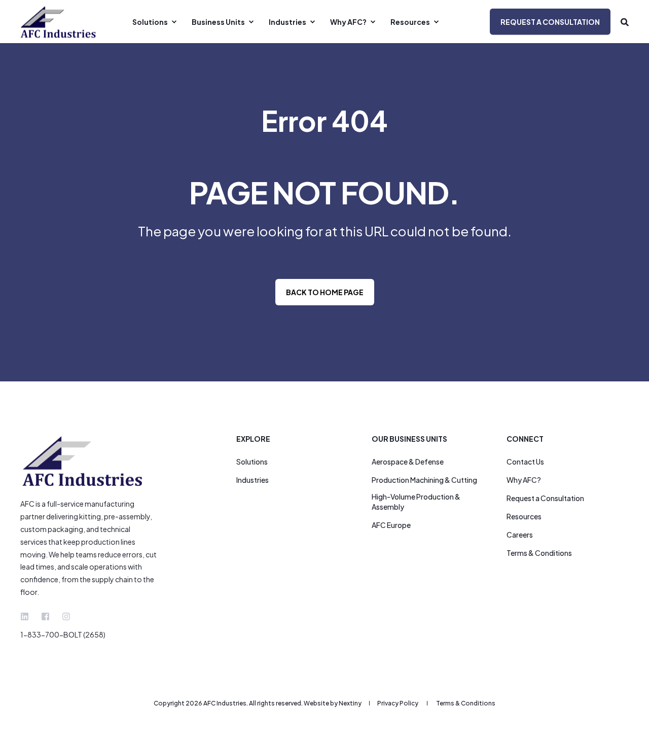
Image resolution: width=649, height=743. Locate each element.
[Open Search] (625, 21)
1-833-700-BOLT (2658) (62, 634)
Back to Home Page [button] (325, 292)
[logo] (83, 461)
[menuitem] (153, 22)
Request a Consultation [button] (550, 21)
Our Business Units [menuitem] (409, 439)
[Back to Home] (58, 21)
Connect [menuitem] (525, 439)
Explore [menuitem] (253, 439)
